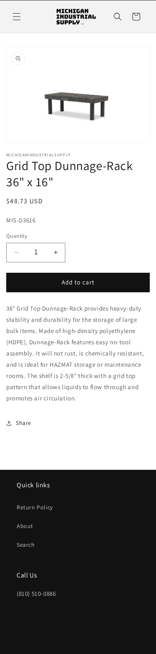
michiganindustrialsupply (64, 647)
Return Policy (35, 507)
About (25, 526)
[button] (16, 16)
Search (26, 544)
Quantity (16, 235)
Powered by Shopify (115, 647)
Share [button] (23, 423)
